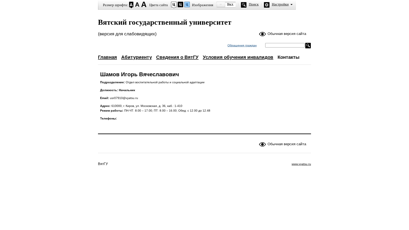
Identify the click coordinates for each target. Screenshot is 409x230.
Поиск (254, 4)
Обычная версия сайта (287, 34)
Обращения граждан (242, 45)
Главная (107, 57)
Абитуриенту (136, 57)
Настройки (280, 4)
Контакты (289, 57)
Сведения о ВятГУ (177, 57)
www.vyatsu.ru (301, 164)
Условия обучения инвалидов (238, 57)
